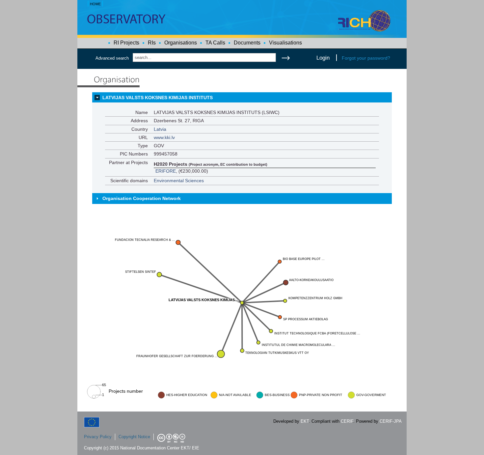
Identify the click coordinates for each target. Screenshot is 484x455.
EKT (305, 421)
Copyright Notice (134, 436)
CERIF (347, 421)
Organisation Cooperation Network (141, 198)
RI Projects (126, 42)
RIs (152, 42)
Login (323, 57)
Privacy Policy (98, 436)
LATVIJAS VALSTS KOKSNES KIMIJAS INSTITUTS (157, 97)
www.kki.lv (164, 137)
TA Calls (215, 42)
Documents (247, 42)
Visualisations (285, 42)
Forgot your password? (366, 58)
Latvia (160, 129)
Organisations (180, 42)
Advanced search (112, 58)
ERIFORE (165, 171)
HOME (95, 4)
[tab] (242, 97)
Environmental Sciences (179, 180)
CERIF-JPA (391, 421)
